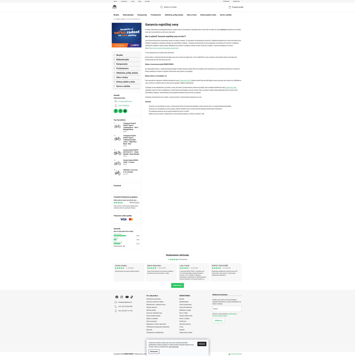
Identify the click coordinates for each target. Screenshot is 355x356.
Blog (139, 1)
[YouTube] (125, 111)
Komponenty (122, 64)
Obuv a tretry (122, 77)
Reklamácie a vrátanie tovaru (155, 304)
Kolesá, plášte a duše (125, 82)
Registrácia (236, 1)
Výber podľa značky (185, 332)
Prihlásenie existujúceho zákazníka (157, 327)
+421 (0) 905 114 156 (125, 311)
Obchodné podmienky (153, 299)
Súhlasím (202, 344)
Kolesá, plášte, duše (185, 316)
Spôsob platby (151, 310)
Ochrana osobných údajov (155, 302)
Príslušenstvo (122, 68)
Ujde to (116, 238)
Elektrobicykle (122, 59)
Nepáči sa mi (118, 242)
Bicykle (119, 55)
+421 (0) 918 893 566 (125, 306)
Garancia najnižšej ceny (154, 313)
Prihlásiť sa (218, 320)
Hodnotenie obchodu (177, 255)
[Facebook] (116, 111)
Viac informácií (174, 347)
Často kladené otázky (153, 316)
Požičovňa (124, 1)
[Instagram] (120, 111)
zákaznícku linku (185, 80)
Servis (115, 1)
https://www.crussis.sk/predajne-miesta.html (163, 48)
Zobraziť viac (177, 285)
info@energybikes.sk (125, 101)
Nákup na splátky (152, 318)
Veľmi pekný (118, 234)
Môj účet (149, 330)
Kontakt (147, 1)
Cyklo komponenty (185, 304)
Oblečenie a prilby (185, 310)
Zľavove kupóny (151, 321)
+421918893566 (123, 106)
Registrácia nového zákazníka (156, 324)
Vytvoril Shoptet (236, 354)
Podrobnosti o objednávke (155, 332)
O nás (132, 1)
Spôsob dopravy (151, 307)
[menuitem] (116, 15)
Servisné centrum (185, 324)
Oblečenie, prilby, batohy (127, 73)
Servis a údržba (123, 86)
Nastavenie (154, 351)
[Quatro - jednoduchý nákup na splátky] (126, 35)
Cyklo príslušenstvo (185, 307)
